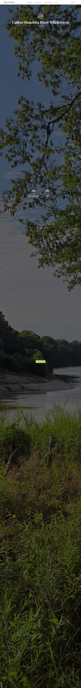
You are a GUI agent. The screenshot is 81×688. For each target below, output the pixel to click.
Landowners (29, 2)
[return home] (9, 2)
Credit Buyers (38, 2)
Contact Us (73, 2)
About (56, 2)
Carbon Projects (48, 2)
